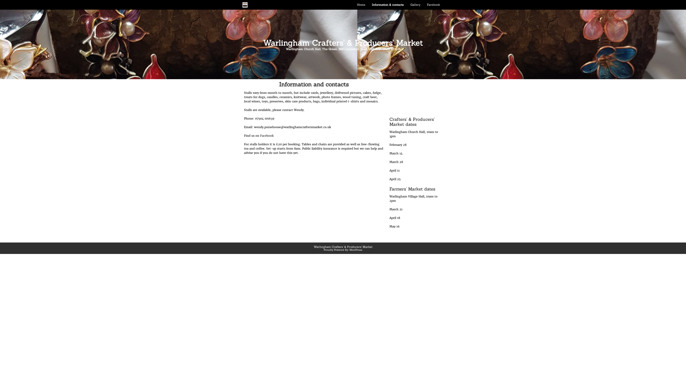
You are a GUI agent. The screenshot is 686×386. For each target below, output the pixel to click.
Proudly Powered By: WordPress (343, 249)
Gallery (415, 4)
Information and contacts (314, 84)
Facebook (433, 4)
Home (361, 4)
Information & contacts (388, 4)
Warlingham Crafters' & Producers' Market (343, 43)
